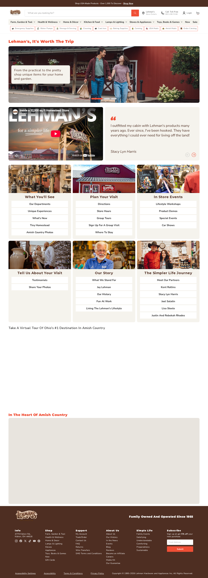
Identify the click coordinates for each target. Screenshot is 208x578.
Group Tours (104, 218)
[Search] (135, 13)
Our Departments (39, 204)
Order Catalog (190, 28)
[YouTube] (34, 541)
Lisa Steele (168, 308)
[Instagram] (16, 541)
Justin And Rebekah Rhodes (168, 315)
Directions (104, 204)
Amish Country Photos (39, 232)
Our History (104, 294)
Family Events (143, 534)
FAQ (78, 543)
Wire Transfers (83, 550)
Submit (180, 549)
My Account (81, 534)
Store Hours (104, 211)
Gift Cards (50, 560)
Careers (109, 556)
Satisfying (141, 537)
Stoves (48, 547)
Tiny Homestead (40, 225)
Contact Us (81, 540)
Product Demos (168, 211)
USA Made (154, 28)
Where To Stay (104, 232)
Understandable (144, 540)
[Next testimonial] (194, 155)
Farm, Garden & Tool (55, 534)
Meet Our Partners (168, 280)
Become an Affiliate (115, 553)
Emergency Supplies (24, 28)
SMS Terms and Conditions (89, 553)
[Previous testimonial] (187, 155)
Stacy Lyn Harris (168, 294)
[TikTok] (29, 541)
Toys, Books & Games (55, 553)
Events (109, 543)
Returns (79, 547)
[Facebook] (20, 541)
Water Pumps (46, 28)
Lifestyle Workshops (168, 204)
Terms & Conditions (73, 573)
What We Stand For (104, 280)
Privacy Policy (97, 573)
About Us (110, 534)
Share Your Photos (40, 287)
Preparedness (143, 547)
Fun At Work (104, 301)
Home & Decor (52, 540)
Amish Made (171, 28)
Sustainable (142, 550)
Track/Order (81, 537)
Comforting (142, 543)
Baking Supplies (120, 28)
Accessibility (50, 573)
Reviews (110, 550)
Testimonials (39, 280)
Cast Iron (102, 28)
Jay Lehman (104, 287)
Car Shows (168, 225)
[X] (25, 541)
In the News (112, 540)
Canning (138, 28)
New (47, 556)
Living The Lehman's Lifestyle (104, 308)
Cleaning (87, 28)
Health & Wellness (54, 537)
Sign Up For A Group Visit (104, 225)
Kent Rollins (168, 287)
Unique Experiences (40, 211)
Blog (108, 547)
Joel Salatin (168, 301)
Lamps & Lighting (53, 543)
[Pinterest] (38, 541)
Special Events (168, 218)
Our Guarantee (113, 563)
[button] (198, 13)
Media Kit (110, 560)
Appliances (50, 550)
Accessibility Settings (25, 573)
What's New (39, 218)
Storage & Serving (68, 28)
